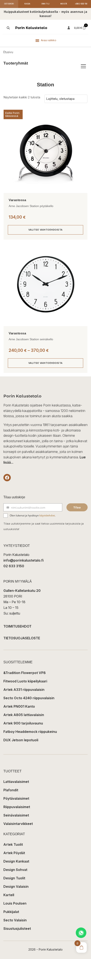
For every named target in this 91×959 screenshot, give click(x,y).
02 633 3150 (13, 566)
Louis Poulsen (14, 903)
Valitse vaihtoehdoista (45, 229)
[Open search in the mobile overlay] (8, 28)
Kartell (8, 895)
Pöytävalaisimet (16, 798)
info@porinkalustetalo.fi (23, 560)
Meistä (63, 4)
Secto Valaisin (15, 920)
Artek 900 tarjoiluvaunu (23, 723)
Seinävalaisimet (16, 815)
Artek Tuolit (13, 844)
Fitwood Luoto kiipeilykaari (25, 681)
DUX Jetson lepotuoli (20, 740)
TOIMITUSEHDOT (17, 626)
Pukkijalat (11, 912)
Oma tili (45, 4)
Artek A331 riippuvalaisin (23, 689)
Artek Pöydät (14, 853)
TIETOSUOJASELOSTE (21, 638)
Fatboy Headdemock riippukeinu (30, 731)
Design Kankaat (16, 861)
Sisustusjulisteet (17, 928)
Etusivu (8, 52)
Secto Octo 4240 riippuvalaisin (28, 698)
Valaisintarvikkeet (18, 824)
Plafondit (10, 790)
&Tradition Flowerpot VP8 (24, 673)
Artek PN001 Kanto (19, 706)
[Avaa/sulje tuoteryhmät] (83, 66)
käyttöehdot (47, 515)
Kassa (27, 4)
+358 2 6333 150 (81, 4)
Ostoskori (9, 4)
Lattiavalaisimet (16, 782)
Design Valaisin (16, 886)
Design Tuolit (14, 878)
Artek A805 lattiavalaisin (23, 715)
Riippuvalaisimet (16, 807)
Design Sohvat (15, 870)
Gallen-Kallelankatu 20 (22, 590)
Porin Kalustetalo (31, 28)
